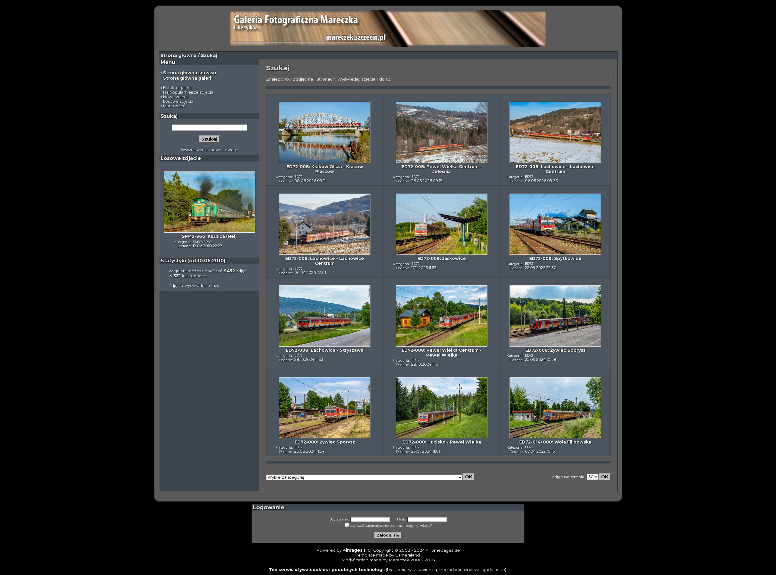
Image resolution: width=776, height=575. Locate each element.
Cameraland (407, 555)
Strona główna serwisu (189, 72)
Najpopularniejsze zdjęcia (188, 92)
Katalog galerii (177, 87)
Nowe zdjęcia (176, 97)
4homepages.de (443, 550)
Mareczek (399, 559)
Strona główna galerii (187, 78)
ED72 (298, 176)
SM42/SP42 (202, 242)
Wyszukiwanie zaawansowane (209, 150)
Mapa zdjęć (174, 106)
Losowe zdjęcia (178, 101)
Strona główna (178, 55)
